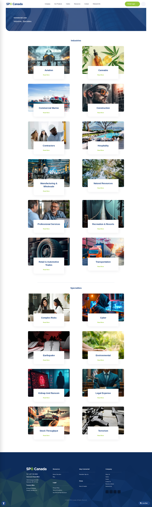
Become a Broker (110, 484)
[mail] (119, 491)
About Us (108, 474)
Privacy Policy (56, 487)
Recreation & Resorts (103, 224)
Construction (103, 108)
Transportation (103, 262)
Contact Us (108, 481)
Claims (107, 476)
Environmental (103, 355)
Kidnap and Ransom (48, 393)
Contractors (49, 145)
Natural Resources (103, 183)
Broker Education (57, 474)
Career (107, 479)
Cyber (103, 318)
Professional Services (49, 224)
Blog (54, 476)
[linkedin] (107, 491)
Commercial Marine (49, 108)
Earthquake (49, 355)
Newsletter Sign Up (83, 474)
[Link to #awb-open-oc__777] (143, 4)
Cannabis (103, 70)
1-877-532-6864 (33, 474)
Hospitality (103, 145)
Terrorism (103, 431)
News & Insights (83, 486)
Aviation (49, 70)
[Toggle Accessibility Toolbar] (3, 503)
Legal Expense (103, 393)
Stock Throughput (49, 431)
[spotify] (115, 491)
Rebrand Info (109, 486)
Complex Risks (49, 318)
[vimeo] (111, 491)
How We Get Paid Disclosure (60, 492)
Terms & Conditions (57, 490)
